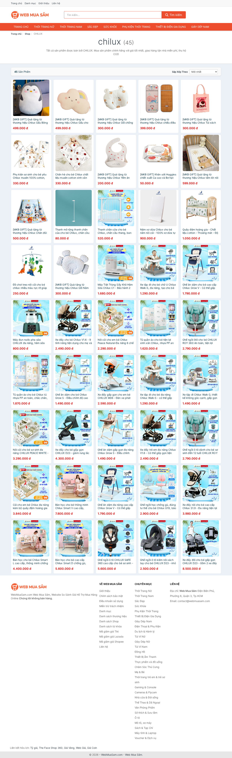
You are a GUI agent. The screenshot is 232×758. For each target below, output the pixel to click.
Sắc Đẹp (92, 26)
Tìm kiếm (175, 15)
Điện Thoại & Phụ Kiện (148, 626)
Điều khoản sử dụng (111, 601)
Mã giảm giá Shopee (111, 641)
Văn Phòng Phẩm (145, 707)
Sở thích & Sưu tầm (146, 712)
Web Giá (81, 747)
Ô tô (137, 717)
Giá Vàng (69, 747)
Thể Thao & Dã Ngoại (147, 702)
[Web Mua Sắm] (29, 587)
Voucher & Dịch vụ (145, 738)
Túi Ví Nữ (140, 636)
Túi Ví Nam (141, 646)
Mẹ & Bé (139, 672)
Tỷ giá (34, 747)
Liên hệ (56, 3)
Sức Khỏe (110, 26)
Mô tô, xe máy (143, 722)
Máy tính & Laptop (145, 732)
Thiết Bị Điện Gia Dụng (171, 26)
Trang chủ (16, 3)
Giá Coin (92, 747)
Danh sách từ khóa (110, 626)
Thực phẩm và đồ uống (148, 661)
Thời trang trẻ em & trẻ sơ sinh (150, 680)
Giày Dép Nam (200, 26)
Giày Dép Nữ (142, 641)
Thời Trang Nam (71, 26)
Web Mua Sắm (133, 754)
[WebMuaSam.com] (30, 14)
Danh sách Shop (109, 621)
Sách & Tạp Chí (144, 727)
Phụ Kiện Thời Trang (136, 26)
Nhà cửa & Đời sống (146, 697)
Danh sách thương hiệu (113, 616)
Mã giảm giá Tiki (109, 631)
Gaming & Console (145, 687)
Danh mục (30, 3)
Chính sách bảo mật (111, 595)
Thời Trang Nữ (44, 26)
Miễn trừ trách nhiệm (111, 606)
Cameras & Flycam (146, 692)
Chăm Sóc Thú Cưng (147, 666)
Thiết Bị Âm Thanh (145, 656)
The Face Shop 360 (51, 747)
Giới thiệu (43, 3)
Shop (27, 33)
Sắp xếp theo (180, 71)
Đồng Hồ (140, 651)
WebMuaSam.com (112, 754)
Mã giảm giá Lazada (111, 636)
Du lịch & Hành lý (145, 631)
